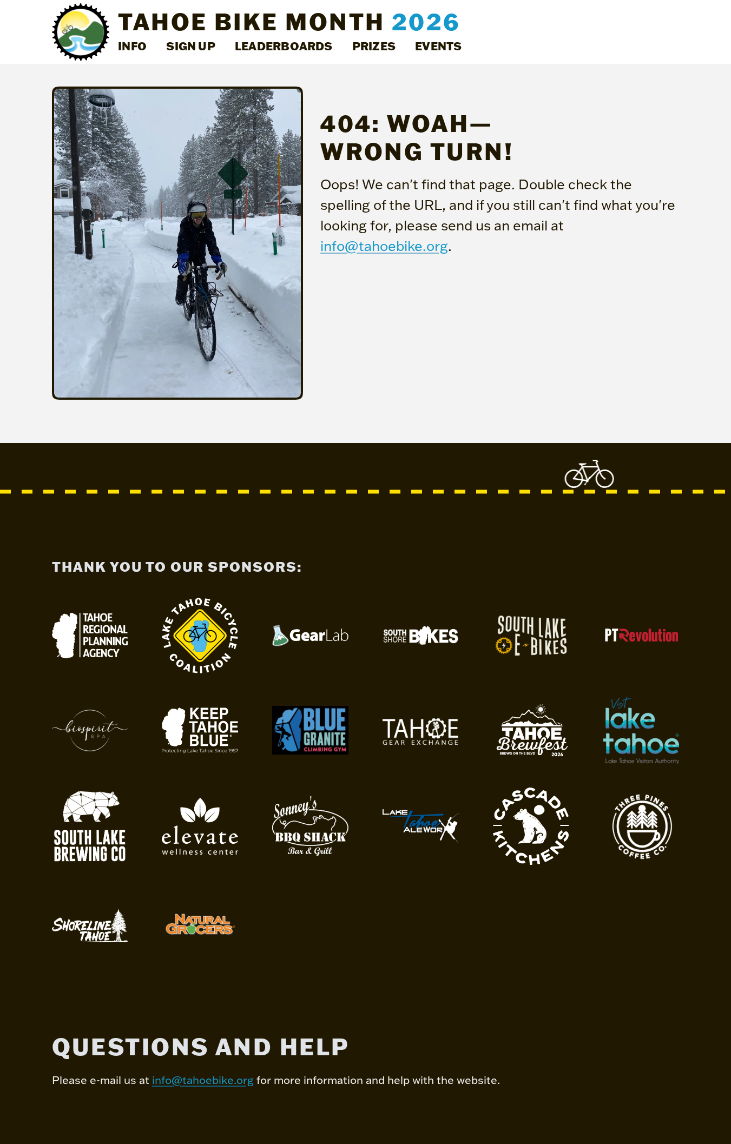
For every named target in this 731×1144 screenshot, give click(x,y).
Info (132, 45)
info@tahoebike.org (384, 245)
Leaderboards (284, 45)
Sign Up (190, 45)
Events (438, 45)
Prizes (374, 45)
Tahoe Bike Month (289, 22)
